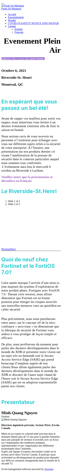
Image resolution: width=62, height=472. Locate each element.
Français (19, 32)
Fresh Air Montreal (11, 8)
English (18, 29)
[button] (23, 58)
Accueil (12, 14)
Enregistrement (16, 17)
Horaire (12, 20)
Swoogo (49, 469)
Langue (12, 26)
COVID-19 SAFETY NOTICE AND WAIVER (33, 23)
